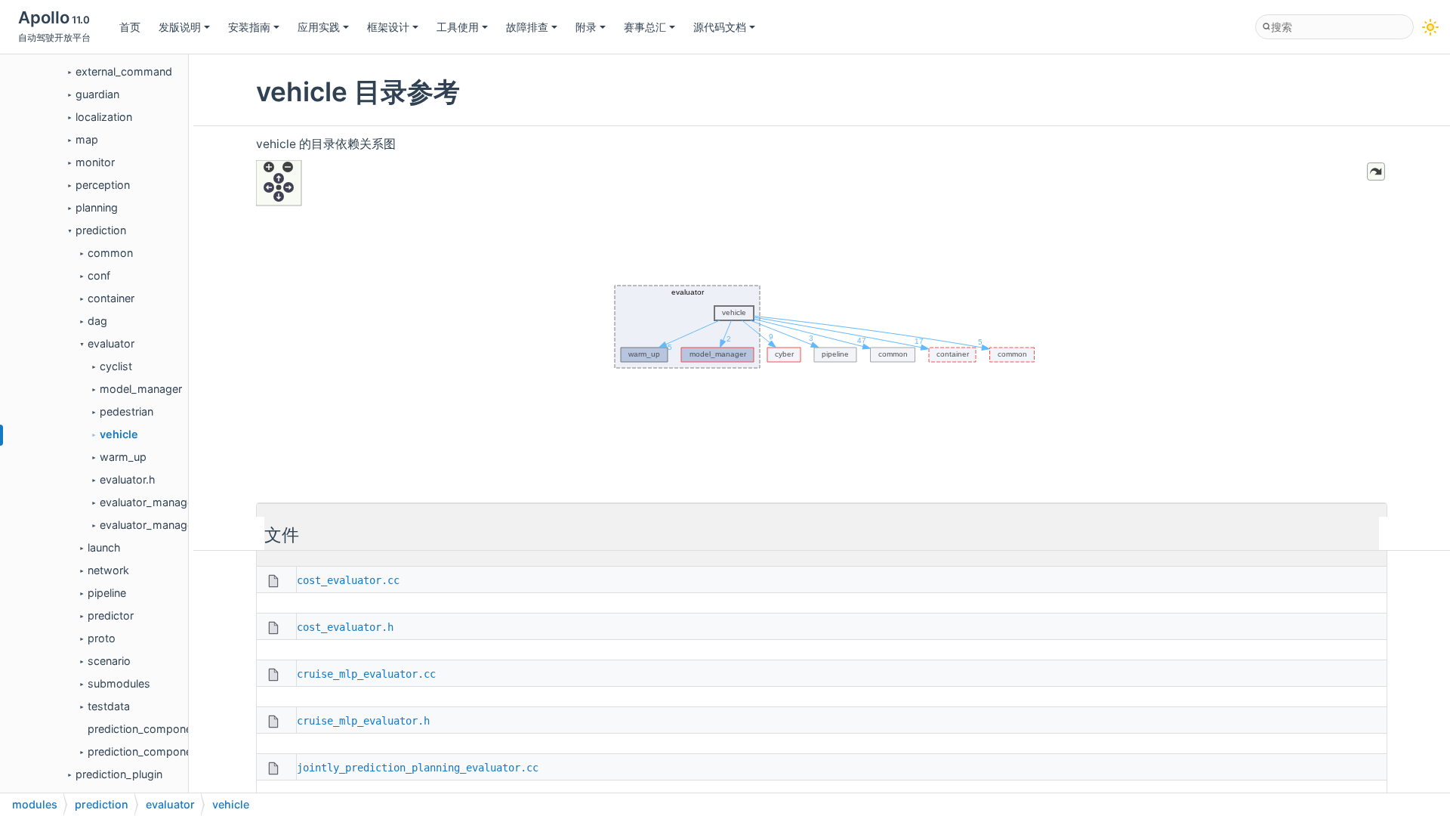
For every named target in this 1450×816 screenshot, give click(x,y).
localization (104, 116)
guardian (97, 94)
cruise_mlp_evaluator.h (363, 721)
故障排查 (527, 26)
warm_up (123, 456)
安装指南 (249, 26)
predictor (111, 615)
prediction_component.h (149, 751)
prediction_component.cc (152, 728)
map (87, 139)
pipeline (107, 592)
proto (102, 638)
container (111, 298)
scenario (109, 660)
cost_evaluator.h (345, 627)
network (108, 570)
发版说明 (180, 26)
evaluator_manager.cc (155, 502)
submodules (119, 683)
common (110, 252)
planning (97, 207)
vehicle (119, 434)
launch (104, 547)
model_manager (141, 388)
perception (103, 184)
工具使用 (458, 26)
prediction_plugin (119, 774)
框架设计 (388, 26)
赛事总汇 (645, 26)
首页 (129, 26)
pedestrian (126, 411)
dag (97, 320)
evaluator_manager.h (153, 524)
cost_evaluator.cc (348, 580)
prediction (101, 230)
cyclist (116, 366)
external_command (124, 71)
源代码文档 (719, 26)
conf (99, 275)
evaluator (111, 343)
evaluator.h (128, 479)
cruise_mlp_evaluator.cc (366, 674)
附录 (586, 26)
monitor (95, 162)
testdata (109, 706)
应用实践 (319, 26)
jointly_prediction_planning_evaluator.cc (417, 768)
